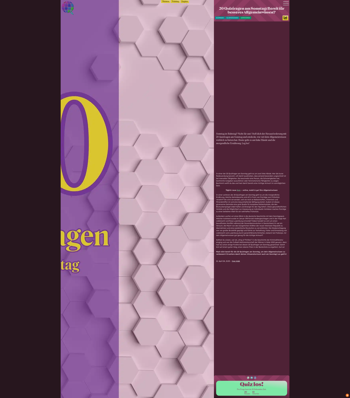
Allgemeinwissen (232, 17)
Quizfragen (220, 17)
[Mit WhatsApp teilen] (248, 378)
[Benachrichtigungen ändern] (347, 395)
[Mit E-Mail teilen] (252, 378)
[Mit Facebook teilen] (255, 378)
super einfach (245, 17)
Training (175, 1)
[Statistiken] (285, 17)
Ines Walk (236, 261)
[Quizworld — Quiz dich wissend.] (71, 8)
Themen (165, 1)
